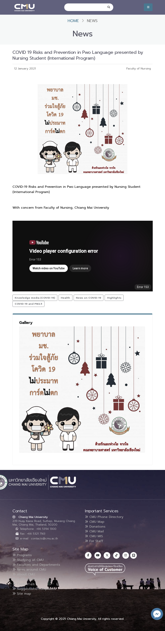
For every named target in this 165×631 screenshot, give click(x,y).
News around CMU (31, 569)
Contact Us (25, 584)
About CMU (25, 574)
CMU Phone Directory (105, 517)
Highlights (114, 298)
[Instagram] (125, 555)
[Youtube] (97, 555)
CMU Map (96, 521)
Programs (24, 555)
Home (73, 21)
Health (65, 298)
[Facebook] (88, 555)
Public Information (31, 579)
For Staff (95, 541)
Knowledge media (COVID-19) (35, 298)
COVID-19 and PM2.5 (28, 304)
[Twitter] (107, 555)
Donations (96, 526)
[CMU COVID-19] (82, 389)
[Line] (133, 555)
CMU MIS (95, 536)
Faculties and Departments (38, 564)
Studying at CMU (30, 559)
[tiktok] (116, 555)
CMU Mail (96, 531)
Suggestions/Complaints (36, 588)
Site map (23, 593)
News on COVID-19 (88, 298)
